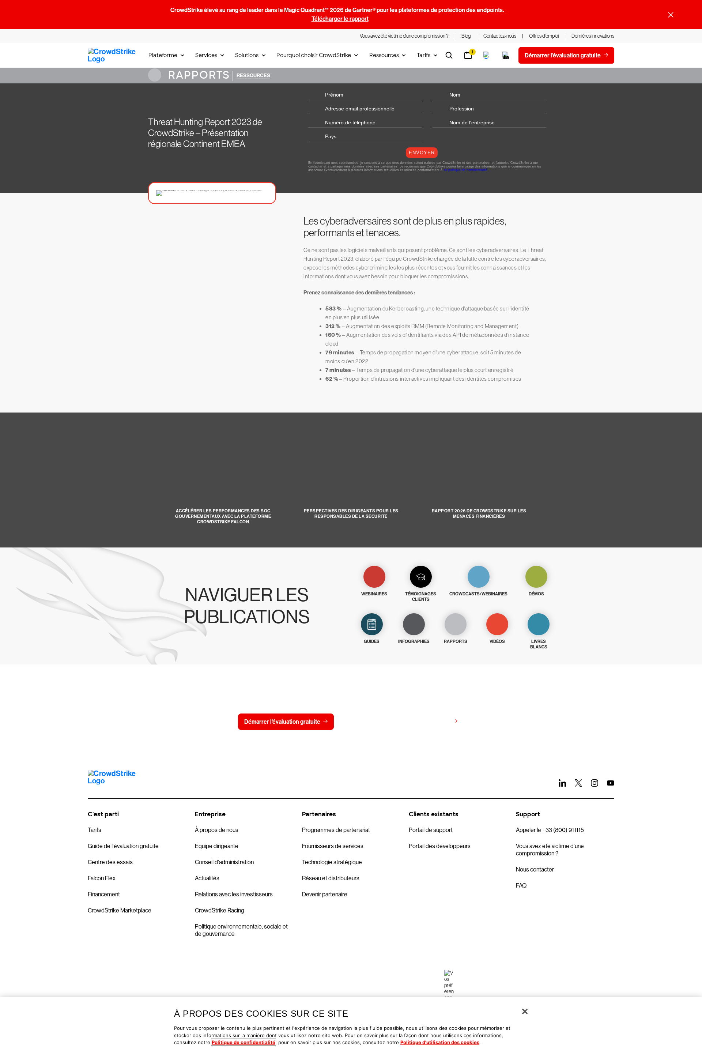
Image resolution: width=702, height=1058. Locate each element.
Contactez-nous (369, 721)
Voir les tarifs (434, 721)
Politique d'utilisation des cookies (439, 1042)
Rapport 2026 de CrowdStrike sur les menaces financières (479, 513)
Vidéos (497, 641)
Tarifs (423, 55)
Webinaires (374, 593)
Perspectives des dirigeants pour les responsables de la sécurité (351, 513)
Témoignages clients (420, 596)
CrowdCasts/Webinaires (478, 593)
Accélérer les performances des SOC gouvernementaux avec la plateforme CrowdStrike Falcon (223, 516)
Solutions (246, 55)
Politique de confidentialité (243, 1042)
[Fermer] (525, 1011)
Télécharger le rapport (340, 18)
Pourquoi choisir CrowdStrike (313, 55)
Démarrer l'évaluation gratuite (282, 721)
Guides (372, 641)
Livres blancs (538, 644)
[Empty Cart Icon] (506, 55)
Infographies (414, 641)
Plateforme (162, 55)
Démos (536, 593)
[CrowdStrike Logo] (112, 55)
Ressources (384, 55)
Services (206, 55)
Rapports (197, 75)
